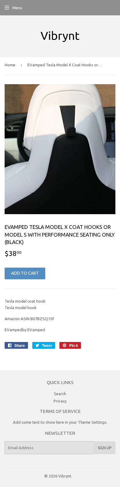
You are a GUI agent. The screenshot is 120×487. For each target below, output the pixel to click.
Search (60, 393)
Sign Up (104, 448)
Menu (17, 8)
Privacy (60, 401)
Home (10, 65)
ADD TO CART (25, 273)
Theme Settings (92, 422)
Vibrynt (64, 476)
